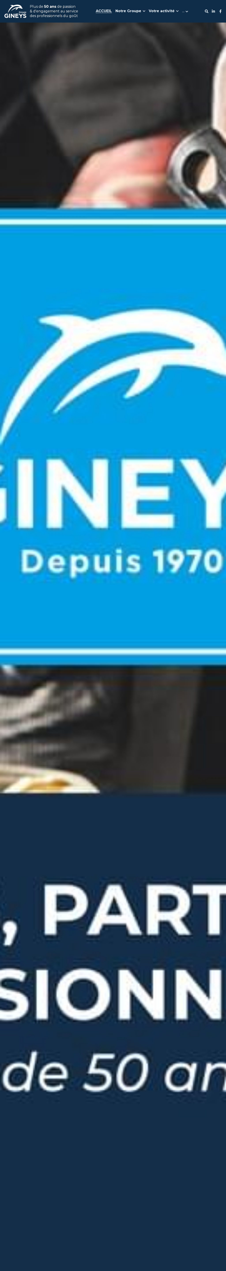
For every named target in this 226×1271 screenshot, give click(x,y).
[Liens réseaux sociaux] (213, 11)
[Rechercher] (206, 11)
